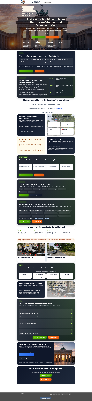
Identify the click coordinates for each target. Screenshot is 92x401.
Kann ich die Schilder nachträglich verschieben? (29, 326)
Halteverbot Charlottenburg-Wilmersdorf (63, 210)
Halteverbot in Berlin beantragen (50, 106)
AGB (29, 396)
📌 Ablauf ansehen (39, 174)
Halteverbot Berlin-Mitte (23, 210)
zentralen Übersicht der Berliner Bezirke (42, 218)
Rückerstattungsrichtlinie (41, 396)
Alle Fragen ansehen (53, 337)
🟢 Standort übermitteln (24, 221)
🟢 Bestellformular (23, 195)
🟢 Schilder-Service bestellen (25, 174)
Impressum (22, 393)
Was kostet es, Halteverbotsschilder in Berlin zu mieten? (30, 330)
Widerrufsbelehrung (34, 396)
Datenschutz (26, 396)
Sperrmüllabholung (22, 191)
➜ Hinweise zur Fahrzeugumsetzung (27, 358)
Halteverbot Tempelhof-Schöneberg (50, 213)
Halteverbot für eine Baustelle (38, 167)
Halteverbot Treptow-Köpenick (24, 215)
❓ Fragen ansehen (37, 221)
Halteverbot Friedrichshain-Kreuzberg (36, 210)
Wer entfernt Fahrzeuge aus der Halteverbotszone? (29, 333)
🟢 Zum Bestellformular (45, 375)
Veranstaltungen (31, 191)
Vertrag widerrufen (45, 398)
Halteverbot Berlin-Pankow (49, 210)
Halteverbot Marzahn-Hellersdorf (37, 215)
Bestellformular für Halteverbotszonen (46, 110)
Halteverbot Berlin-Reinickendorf (64, 215)
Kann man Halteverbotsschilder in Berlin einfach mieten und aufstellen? (33, 310)
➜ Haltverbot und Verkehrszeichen (26, 354)
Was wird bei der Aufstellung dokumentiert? (28, 323)
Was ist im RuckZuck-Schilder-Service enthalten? (29, 316)
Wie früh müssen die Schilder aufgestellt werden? (29, 320)
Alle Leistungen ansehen (36, 195)
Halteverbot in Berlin (58, 108)
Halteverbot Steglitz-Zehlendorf (36, 213)
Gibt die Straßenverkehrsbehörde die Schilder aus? (29, 313)
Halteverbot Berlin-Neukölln (63, 213)
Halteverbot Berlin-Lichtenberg (51, 215)
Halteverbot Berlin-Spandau (23, 213)
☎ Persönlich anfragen (45, 379)
